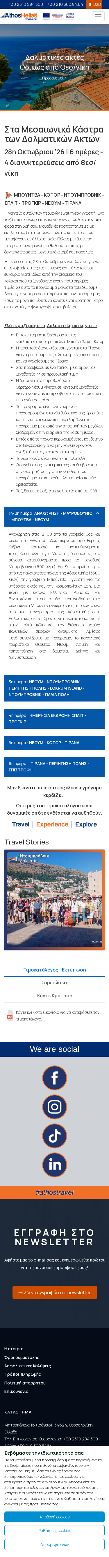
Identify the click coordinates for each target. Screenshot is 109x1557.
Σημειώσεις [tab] (54, 982)
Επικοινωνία (16, 1391)
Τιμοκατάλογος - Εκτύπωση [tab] (54, 970)
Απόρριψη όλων (54, 1544)
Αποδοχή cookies (54, 1517)
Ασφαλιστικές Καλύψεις (27, 1366)
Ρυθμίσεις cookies (54, 1530)
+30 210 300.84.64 (65, 4)
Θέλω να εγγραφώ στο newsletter (54, 1292)
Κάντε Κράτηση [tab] (54, 995)
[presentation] (8, 902)
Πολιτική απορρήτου (25, 1383)
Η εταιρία (14, 1348)
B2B (97, 4)
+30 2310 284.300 (25, 4)
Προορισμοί (53, 78)
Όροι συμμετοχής (21, 1357)
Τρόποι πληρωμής (22, 1374)
